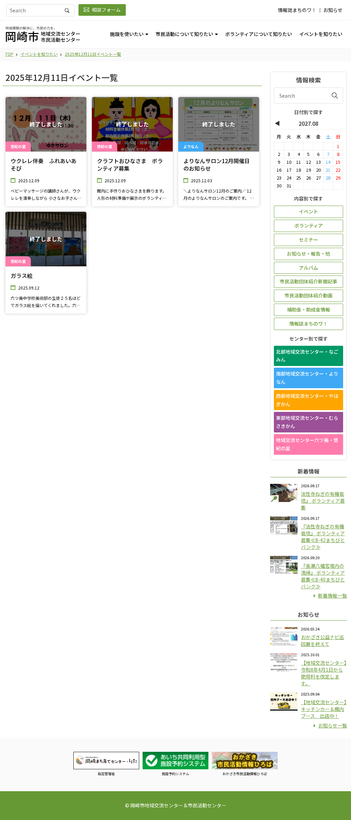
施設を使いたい (127, 33)
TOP (9, 54)
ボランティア (308, 225)
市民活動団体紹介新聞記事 (308, 281)
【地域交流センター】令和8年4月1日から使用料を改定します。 (324, 673)
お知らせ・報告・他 (308, 253)
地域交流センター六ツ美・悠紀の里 (307, 444)
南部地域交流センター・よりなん (307, 377)
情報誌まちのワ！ (297, 10)
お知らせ (332, 10)
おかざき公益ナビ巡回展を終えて (322, 640)
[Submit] (335, 95)
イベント (308, 211)
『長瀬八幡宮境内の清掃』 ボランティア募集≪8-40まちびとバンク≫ (323, 576)
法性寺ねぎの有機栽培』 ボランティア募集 (323, 500)
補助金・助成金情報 (308, 309)
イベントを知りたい (320, 33)
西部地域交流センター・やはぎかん (307, 399)
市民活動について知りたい (184, 33)
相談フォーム (106, 9)
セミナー (308, 239)
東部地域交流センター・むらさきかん (307, 421)
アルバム (308, 267)
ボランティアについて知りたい (258, 33)
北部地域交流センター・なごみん (307, 355)
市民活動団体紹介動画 (308, 295)
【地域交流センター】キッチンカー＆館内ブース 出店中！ (324, 709)
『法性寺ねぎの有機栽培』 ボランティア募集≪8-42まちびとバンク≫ (323, 536)
